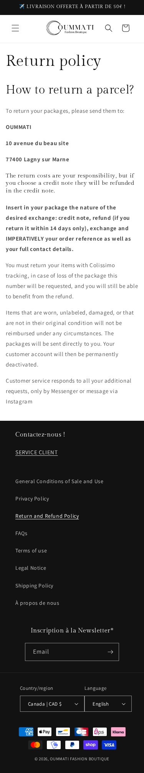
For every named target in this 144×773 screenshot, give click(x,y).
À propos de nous (37, 602)
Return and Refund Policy (47, 515)
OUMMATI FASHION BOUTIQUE (79, 758)
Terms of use (31, 550)
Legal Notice (30, 567)
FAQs (21, 533)
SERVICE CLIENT (36, 452)
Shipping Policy (34, 585)
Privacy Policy (32, 498)
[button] (15, 28)
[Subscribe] (110, 652)
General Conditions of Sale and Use (59, 481)
